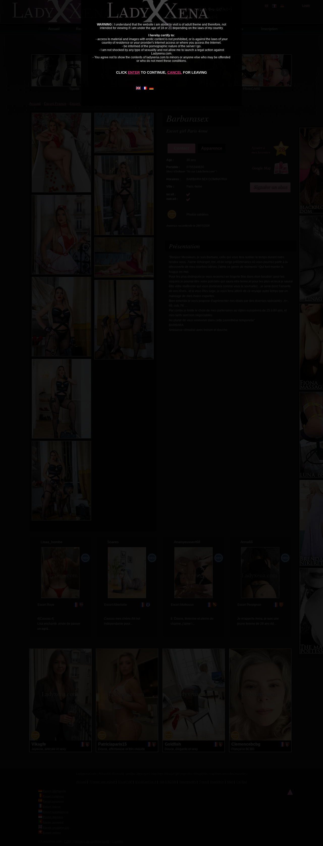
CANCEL (174, 72)
